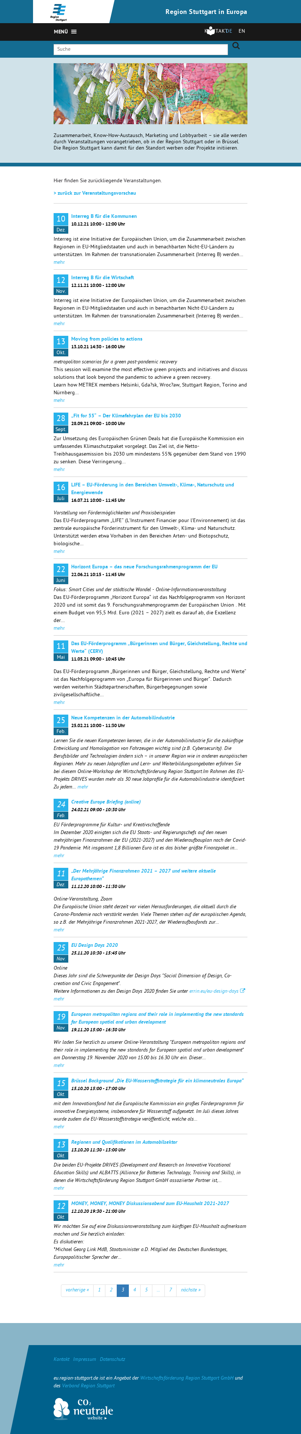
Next (242, 74)
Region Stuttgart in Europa (206, 12)
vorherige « (77, 1290)
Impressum (84, 1360)
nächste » (190, 1290)
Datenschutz (112, 1360)
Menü (61, 32)
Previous (233, 74)
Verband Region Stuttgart (88, 1386)
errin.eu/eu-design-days (214, 992)
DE (229, 32)
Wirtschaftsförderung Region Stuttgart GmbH (186, 1379)
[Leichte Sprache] (210, 34)
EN (242, 32)
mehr (59, 263)
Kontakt (61, 1360)
